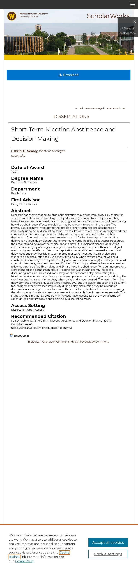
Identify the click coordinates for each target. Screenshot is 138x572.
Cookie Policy (24, 561)
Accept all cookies (108, 542)
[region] (69, 548)
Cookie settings (108, 554)
